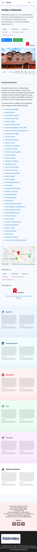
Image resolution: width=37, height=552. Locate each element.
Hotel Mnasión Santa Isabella (15, 240)
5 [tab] (20, 67)
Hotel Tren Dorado (11, 167)
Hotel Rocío (9, 201)
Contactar (7, 40)
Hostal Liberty (10, 158)
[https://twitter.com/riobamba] (18, 524)
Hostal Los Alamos (11, 161)
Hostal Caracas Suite (12, 124)
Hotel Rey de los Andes (13, 204)
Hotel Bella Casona (12, 115)
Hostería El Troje (11, 149)
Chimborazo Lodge (11, 134)
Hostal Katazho (10, 155)
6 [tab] (21, 67)
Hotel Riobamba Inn (12, 182)
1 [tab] (15, 67)
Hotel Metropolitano (12, 213)
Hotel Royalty (10, 179)
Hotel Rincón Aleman (12, 188)
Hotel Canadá (10, 121)
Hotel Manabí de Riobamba (15, 207)
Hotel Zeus (9, 234)
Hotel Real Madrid (11, 225)
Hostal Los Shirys (11, 191)
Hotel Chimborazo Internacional (16, 131)
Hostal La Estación (11, 237)
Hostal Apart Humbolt (13, 152)
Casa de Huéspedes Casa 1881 (16, 128)
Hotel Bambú (10, 112)
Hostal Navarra (10, 216)
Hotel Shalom (10, 176)
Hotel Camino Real (11, 118)
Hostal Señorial (10, 197)
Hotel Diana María (11, 140)
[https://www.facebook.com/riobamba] (14, 524)
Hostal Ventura (10, 164)
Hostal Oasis (9, 219)
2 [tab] (16, 67)
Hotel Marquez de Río (13, 210)
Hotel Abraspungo (11, 109)
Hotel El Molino (10, 231)
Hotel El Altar (10, 228)
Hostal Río (9, 185)
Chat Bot (18, 40)
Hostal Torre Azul (11, 170)
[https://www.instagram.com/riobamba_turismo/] (23, 524)
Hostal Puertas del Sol (13, 222)
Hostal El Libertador (12, 146)
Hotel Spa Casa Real (12, 173)
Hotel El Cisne (10, 143)
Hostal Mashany (11, 194)
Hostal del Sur (10, 137)
